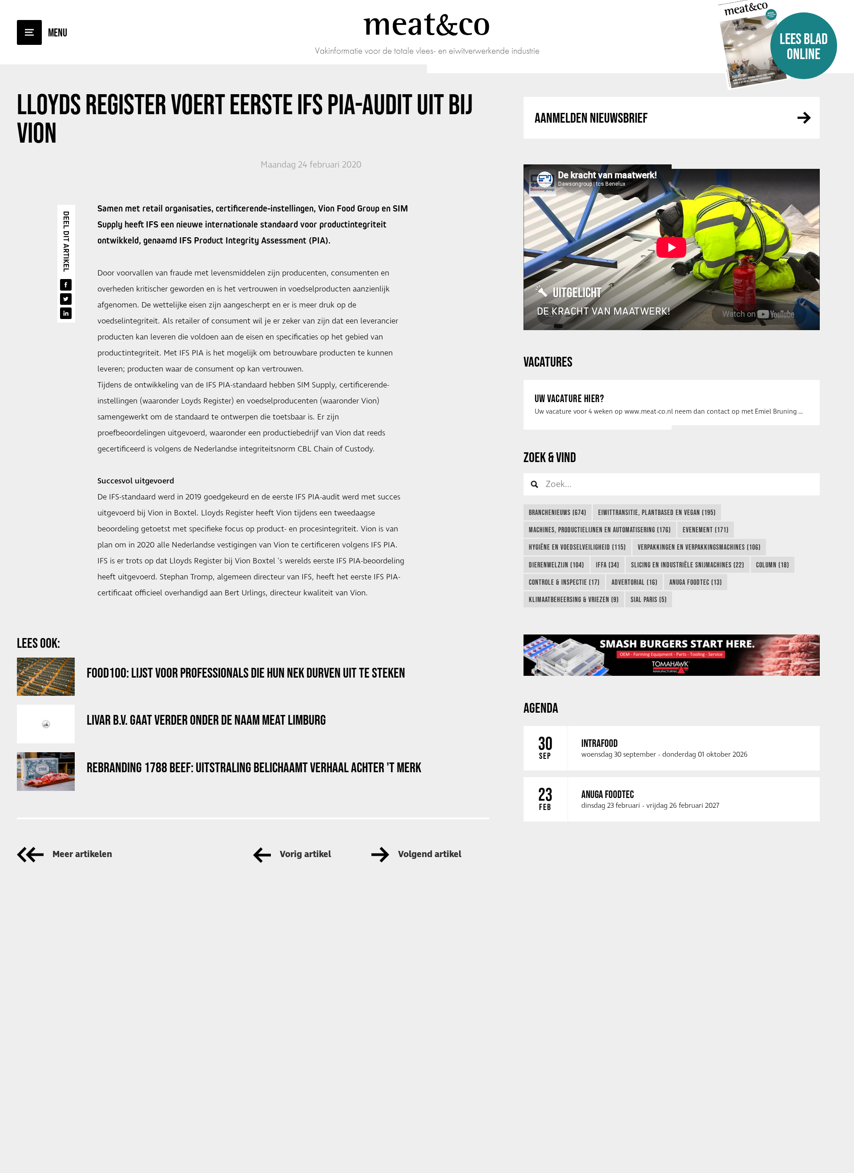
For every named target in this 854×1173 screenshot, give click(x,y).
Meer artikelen (82, 855)
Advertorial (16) (634, 582)
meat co (427, 23)
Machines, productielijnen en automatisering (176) (600, 530)
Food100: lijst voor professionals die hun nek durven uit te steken (246, 672)
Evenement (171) (706, 530)
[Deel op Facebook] (66, 285)
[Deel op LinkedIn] (66, 313)
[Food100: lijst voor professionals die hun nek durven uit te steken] (46, 677)
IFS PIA (191, 353)
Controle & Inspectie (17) (564, 582)
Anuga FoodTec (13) (695, 582)
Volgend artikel (429, 855)
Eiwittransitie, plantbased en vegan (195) (657, 512)
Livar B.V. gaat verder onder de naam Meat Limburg (206, 719)
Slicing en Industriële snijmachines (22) (687, 565)
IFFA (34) (607, 565)
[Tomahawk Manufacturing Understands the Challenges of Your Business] (672, 655)
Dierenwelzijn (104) (556, 565)
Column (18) (772, 565)
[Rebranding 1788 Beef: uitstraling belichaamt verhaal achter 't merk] (46, 771)
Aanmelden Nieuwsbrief (591, 117)
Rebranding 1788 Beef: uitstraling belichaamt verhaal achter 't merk (254, 767)
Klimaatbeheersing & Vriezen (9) (574, 599)
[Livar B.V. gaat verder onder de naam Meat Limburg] (46, 724)
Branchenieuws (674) (557, 512)
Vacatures (548, 361)
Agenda (541, 707)
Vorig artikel (305, 855)
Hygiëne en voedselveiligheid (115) (577, 547)
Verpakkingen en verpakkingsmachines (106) (699, 547)
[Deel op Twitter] (66, 299)
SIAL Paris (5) (649, 599)
